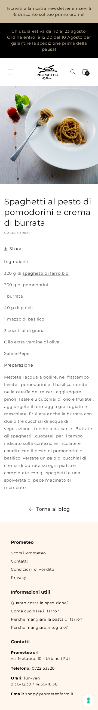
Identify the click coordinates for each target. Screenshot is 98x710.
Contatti (19, 561)
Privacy (18, 577)
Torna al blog (53, 509)
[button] (11, 72)
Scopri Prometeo (28, 553)
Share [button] (15, 248)
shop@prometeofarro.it (49, 693)
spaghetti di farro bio (45, 273)
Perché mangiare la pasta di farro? (46, 619)
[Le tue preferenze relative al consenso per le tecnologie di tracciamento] (88, 700)
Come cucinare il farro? (35, 611)
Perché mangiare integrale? (39, 627)
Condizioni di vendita (32, 569)
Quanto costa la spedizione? (40, 602)
